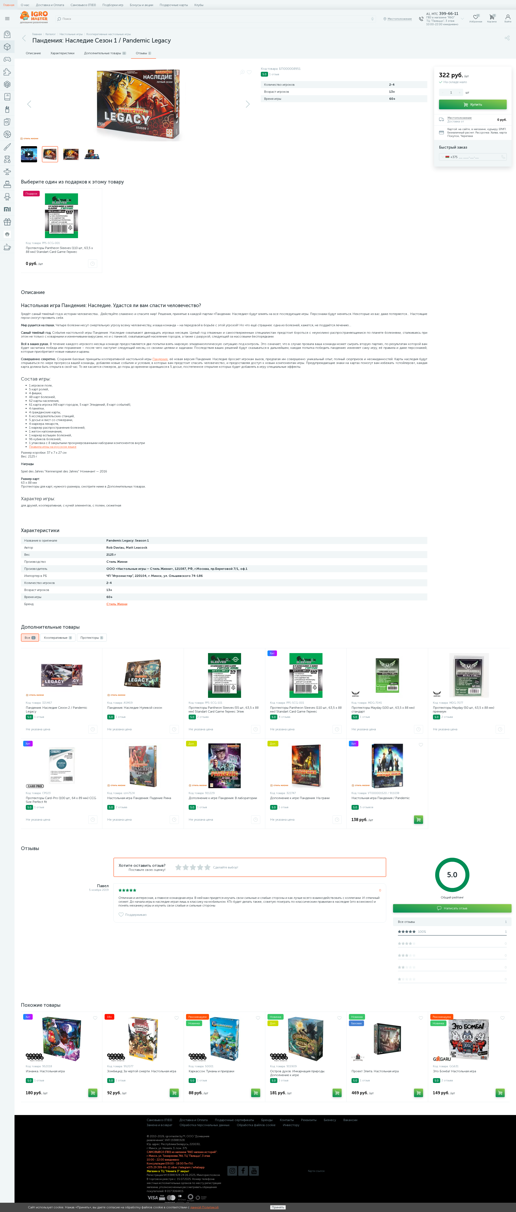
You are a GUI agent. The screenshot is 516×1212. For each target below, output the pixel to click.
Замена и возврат (159, 1125)
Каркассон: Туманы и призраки (211, 1071)
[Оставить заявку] (92, 729)
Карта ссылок (316, 1170)
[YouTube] (254, 1171)
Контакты (287, 1120)
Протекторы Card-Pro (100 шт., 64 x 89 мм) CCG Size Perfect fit (61, 800)
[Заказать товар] (92, 263)
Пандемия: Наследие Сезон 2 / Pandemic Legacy (56, 709)
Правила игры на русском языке (52, 447)
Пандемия (159, 359)
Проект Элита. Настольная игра (375, 1071)
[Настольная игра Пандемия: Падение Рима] (143, 765)
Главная (8, 5)
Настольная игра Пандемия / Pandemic (381, 798)
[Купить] (418, 819)
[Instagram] (232, 1171)
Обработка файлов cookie (256, 1125)
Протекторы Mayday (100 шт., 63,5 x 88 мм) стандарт (383, 709)
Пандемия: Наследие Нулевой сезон (134, 708)
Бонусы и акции (141, 5)
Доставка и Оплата (50, 5)
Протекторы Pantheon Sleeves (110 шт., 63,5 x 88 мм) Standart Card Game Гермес (59, 250)
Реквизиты (308, 1120)
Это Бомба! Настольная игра (454, 1071)
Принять (278, 1207)
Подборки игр (112, 5)
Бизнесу (330, 1120)
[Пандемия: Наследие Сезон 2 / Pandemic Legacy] (61, 675)
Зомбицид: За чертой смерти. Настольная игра (141, 1071)
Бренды (267, 1120)
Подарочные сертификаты (234, 1120)
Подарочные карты (174, 5)
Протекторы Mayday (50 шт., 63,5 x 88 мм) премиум (463, 709)
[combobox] (448, 156)
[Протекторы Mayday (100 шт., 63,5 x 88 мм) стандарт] (387, 675)
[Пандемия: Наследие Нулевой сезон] (143, 675)
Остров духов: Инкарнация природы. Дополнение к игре (297, 1073)
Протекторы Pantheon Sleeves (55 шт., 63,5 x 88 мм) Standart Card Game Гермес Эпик (224, 709)
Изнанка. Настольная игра (45, 1071)
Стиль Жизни (116, 604)
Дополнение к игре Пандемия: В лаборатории (223, 798)
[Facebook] (243, 1171)
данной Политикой (204, 1207)
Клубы (198, 5)
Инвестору (291, 1125)
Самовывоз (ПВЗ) (83, 5)
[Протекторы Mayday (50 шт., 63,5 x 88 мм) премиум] (469, 675)
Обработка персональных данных (205, 1125)
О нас (25, 5)
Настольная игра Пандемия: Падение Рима (139, 798)
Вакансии (350, 1120)
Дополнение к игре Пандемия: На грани (300, 798)
